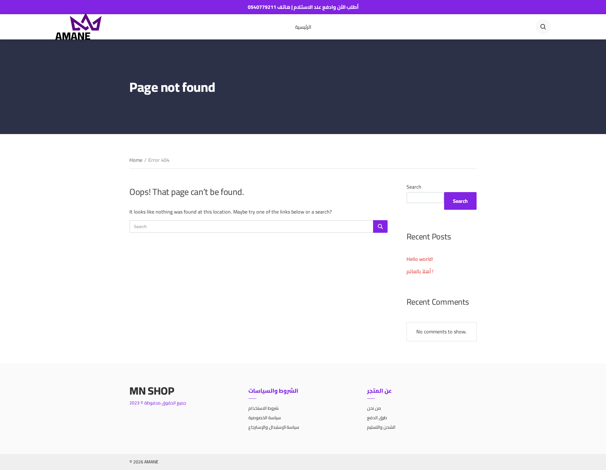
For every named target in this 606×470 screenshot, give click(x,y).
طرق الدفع (377, 418)
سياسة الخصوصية (264, 418)
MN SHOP (151, 391)
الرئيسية (303, 27)
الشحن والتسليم (381, 427)
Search (414, 187)
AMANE (72, 36)
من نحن (374, 408)
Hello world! (420, 259)
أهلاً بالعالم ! (420, 271)
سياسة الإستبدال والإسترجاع (274, 427)
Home (135, 160)
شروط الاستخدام (263, 408)
